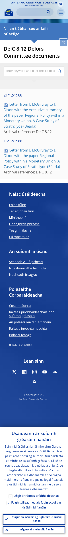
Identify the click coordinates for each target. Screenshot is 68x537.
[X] (14, 372)
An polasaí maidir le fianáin (30, 322)
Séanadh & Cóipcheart (26, 262)
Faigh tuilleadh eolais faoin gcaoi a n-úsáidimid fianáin (36, 505)
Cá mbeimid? (19, 237)
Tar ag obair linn (21, 211)
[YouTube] (44, 372)
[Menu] (61, 12)
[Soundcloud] (54, 372)
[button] (60, 4)
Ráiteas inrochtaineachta (28, 328)
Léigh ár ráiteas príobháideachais (36, 496)
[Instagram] (34, 372)
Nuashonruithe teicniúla (27, 268)
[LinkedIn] (24, 372)
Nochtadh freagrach (24, 275)
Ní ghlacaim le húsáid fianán (37, 530)
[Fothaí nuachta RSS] (34, 381)
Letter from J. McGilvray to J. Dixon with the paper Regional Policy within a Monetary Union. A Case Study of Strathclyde (32, 159)
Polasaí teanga (20, 335)
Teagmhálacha (20, 230)
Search (48, 12)
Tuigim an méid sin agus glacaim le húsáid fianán (36, 519)
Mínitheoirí (17, 218)
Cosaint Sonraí (20, 306)
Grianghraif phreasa (24, 224)
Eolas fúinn (17, 205)
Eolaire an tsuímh (22, 345)
